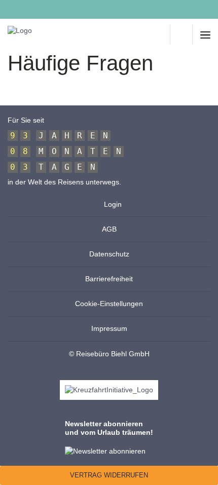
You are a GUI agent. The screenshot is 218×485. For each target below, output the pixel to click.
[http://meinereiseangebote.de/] (159, 34)
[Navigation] (205, 34)
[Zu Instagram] (34, 10)
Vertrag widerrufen (109, 475)
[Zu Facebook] (12, 10)
